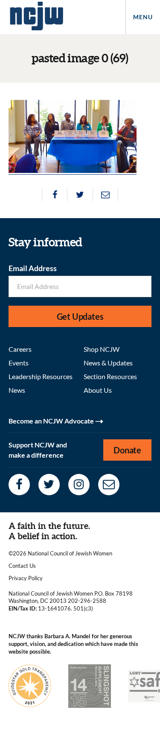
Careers (20, 349)
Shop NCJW (101, 349)
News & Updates (108, 363)
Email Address (33, 268)
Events (19, 363)
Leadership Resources (41, 376)
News (17, 390)
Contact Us (22, 565)
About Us (98, 390)
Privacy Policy (26, 578)
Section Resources (110, 376)
